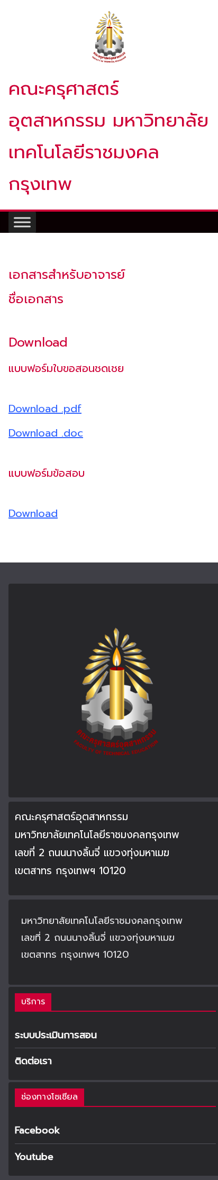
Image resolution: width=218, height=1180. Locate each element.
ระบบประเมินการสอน (56, 1035)
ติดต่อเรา (33, 1061)
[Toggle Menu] (22, 222)
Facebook (37, 1130)
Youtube (34, 1156)
